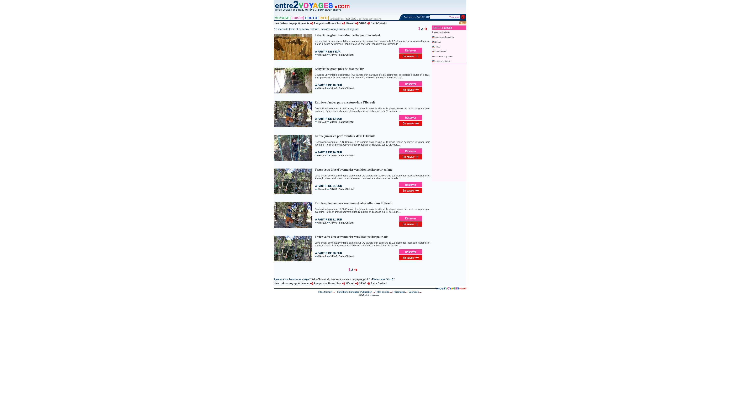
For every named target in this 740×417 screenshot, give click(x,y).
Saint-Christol (379, 23)
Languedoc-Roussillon (327, 23)
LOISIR (297, 18)
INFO (324, 18)
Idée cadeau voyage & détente (291, 23)
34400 (362, 23)
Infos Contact (325, 292)
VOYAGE (282, 18)
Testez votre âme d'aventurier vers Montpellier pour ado (351, 236)
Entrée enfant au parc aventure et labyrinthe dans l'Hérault (353, 203)
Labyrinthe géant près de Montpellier (339, 68)
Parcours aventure (442, 61)
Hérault (350, 23)
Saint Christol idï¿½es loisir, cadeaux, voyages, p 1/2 (339, 279)
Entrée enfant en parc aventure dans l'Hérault (345, 102)
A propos (414, 292)
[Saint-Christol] (425, 28)
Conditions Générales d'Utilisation (354, 292)
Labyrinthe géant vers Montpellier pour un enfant (347, 35)
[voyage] (451, 288)
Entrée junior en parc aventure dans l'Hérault (345, 136)
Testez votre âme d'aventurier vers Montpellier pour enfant (353, 169)
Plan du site (383, 292)
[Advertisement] (447, 122)
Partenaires (399, 292)
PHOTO (311, 18)
